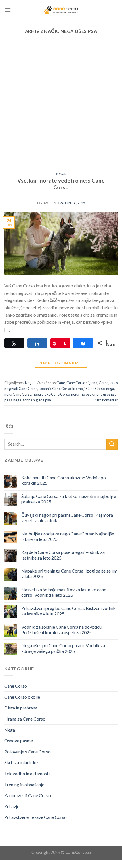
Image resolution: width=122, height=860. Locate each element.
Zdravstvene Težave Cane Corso (35, 817)
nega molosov (82, 394)
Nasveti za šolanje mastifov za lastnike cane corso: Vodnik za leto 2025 (63, 592)
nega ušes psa (105, 394)
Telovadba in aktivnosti (27, 773)
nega (110, 388)
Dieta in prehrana (20, 707)
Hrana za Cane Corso (24, 718)
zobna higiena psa (37, 400)
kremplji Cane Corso (88, 388)
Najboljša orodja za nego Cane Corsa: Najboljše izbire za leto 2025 (67, 536)
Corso (103, 382)
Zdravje (11, 806)
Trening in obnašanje (24, 784)
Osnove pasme (18, 740)
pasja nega (12, 400)
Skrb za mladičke (21, 762)
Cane (60, 382)
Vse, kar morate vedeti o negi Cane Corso (61, 184)
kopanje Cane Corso (55, 388)
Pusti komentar (106, 400)
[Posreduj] (112, 444)
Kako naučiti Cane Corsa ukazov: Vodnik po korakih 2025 (63, 480)
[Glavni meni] (7, 10)
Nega (61, 173)
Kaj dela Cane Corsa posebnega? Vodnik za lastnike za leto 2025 (63, 554)
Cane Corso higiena (81, 382)
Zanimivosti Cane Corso (27, 795)
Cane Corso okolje (22, 697)
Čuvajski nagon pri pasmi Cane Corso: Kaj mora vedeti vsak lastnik (67, 517)
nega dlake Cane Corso (51, 394)
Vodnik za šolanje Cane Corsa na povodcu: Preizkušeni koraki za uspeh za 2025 (62, 629)
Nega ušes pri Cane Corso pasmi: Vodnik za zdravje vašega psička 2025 (63, 648)
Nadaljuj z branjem (60, 363)
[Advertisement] (61, 108)
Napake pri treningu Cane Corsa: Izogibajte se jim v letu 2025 (69, 573)
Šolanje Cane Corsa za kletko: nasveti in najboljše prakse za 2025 (68, 498)
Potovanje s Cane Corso (27, 751)
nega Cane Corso (17, 394)
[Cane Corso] (61, 10)
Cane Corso (15, 686)
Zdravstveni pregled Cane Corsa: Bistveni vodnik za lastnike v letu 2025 (68, 610)
